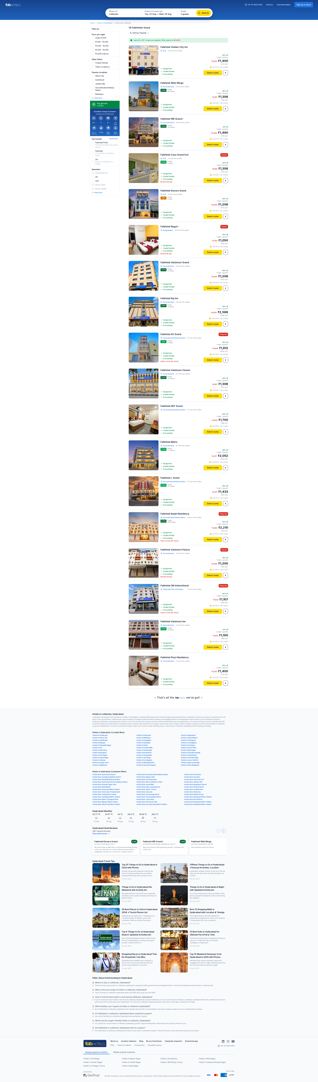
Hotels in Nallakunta (100, 765)
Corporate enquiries (173, 1041)
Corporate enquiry (283, 5)
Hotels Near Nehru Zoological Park (105, 799)
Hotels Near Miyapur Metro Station (105, 802)
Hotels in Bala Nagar (188, 750)
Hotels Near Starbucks (192, 792)
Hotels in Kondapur (188, 745)
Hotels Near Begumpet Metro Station (197, 802)
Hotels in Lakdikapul (100, 740)
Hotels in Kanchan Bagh (189, 758)
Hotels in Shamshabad (189, 738)
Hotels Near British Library (194, 794)
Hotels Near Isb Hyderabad (147, 779)
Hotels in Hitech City (100, 738)
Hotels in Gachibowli (100, 735)
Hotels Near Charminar (192, 774)
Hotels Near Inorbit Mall (145, 784)
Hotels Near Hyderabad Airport (104, 774)
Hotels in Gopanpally (144, 755)
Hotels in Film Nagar (100, 755)
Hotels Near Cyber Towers (146, 789)
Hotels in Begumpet (188, 735)
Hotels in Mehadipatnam (145, 762)
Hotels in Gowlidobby (189, 755)
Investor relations (128, 1041)
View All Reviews (99, 834)
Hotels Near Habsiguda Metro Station (198, 797)
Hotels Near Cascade (144, 792)
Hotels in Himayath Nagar (102, 745)
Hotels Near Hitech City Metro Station (106, 804)
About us (269, 5)
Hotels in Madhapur (144, 738)
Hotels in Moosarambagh (190, 762)
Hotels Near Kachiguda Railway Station (107, 777)
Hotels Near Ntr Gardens (193, 799)
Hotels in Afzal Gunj (100, 750)
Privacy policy (139, 1045)
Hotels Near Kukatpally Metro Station (197, 804)
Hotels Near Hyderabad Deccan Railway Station (110, 782)
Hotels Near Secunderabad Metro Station (152, 804)
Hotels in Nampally (143, 743)
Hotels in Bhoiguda (99, 753)
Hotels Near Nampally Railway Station (106, 779)
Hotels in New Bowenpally (146, 765)
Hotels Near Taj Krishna (145, 799)
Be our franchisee (154, 1041)
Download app (191, 1041)
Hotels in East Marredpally (190, 753)
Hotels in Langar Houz (101, 762)
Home (92, 23)
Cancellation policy (154, 1045)
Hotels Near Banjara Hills (146, 777)
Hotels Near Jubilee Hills (193, 782)
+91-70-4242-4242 (254, 5)
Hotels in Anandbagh (144, 750)
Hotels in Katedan (99, 760)
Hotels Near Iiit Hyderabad (194, 787)
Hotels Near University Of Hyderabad (106, 792)
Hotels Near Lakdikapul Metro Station (106, 797)
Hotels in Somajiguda (189, 743)
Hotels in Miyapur (99, 743)
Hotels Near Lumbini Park (193, 789)
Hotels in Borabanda (144, 753)
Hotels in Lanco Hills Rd (189, 760)
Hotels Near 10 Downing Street (148, 794)
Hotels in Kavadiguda (144, 760)
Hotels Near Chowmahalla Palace (149, 797)
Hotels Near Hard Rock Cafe (147, 802)
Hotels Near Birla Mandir (101, 787)
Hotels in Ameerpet (144, 735)
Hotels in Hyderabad (104, 23)
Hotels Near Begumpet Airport (195, 784)
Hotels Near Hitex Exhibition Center (149, 782)
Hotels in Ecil (97, 748)
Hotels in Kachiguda (188, 740)
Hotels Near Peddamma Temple (104, 794)
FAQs (112, 1045)
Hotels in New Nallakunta (190, 765)
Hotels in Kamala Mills (145, 748)
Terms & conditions (124, 1045)
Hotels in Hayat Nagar (100, 758)
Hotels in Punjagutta (144, 740)
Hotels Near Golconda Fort (194, 779)
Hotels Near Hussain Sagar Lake (104, 784)
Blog (141, 1041)
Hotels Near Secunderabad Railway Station (152, 774)
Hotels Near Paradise (192, 777)
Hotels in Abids (142, 745)
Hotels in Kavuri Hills (188, 748)
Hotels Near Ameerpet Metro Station (106, 789)
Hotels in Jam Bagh (144, 758)
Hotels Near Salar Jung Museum (148, 787)
